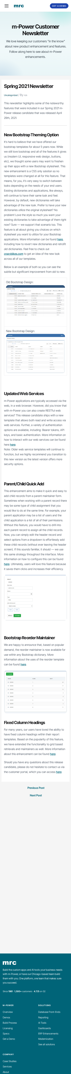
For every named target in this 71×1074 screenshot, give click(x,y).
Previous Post (35, 787)
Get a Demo (59, 6)
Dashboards (44, 1028)
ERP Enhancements (48, 1033)
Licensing (8, 1028)
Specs (6, 1033)
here (60, 239)
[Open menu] (7, 6)
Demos (6, 1017)
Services (7, 1066)
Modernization (45, 1038)
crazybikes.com (13, 253)
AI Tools (42, 1022)
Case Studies (9, 1061)
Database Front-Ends (49, 1011)
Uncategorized (11, 95)
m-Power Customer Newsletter (35, 29)
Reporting (43, 1017)
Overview (8, 1011)
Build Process (10, 1022)
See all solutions (46, 1044)
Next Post (36, 795)
